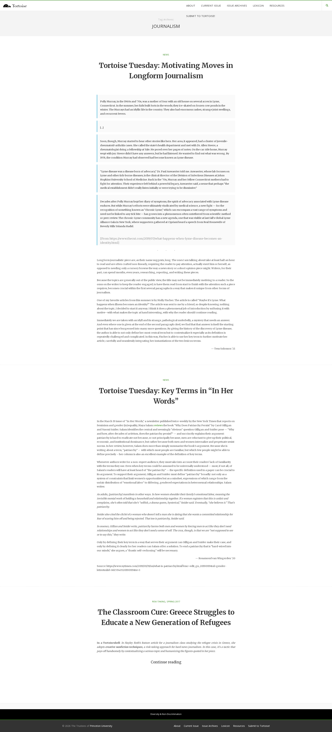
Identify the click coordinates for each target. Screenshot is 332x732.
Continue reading (166, 662)
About (177, 726)
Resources (239, 726)
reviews (158, 425)
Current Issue (191, 726)
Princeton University (101, 726)
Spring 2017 (173, 601)
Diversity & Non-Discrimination (166, 714)
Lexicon (225, 726)
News (166, 54)
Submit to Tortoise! (259, 726)
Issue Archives (210, 726)
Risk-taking (158, 601)
